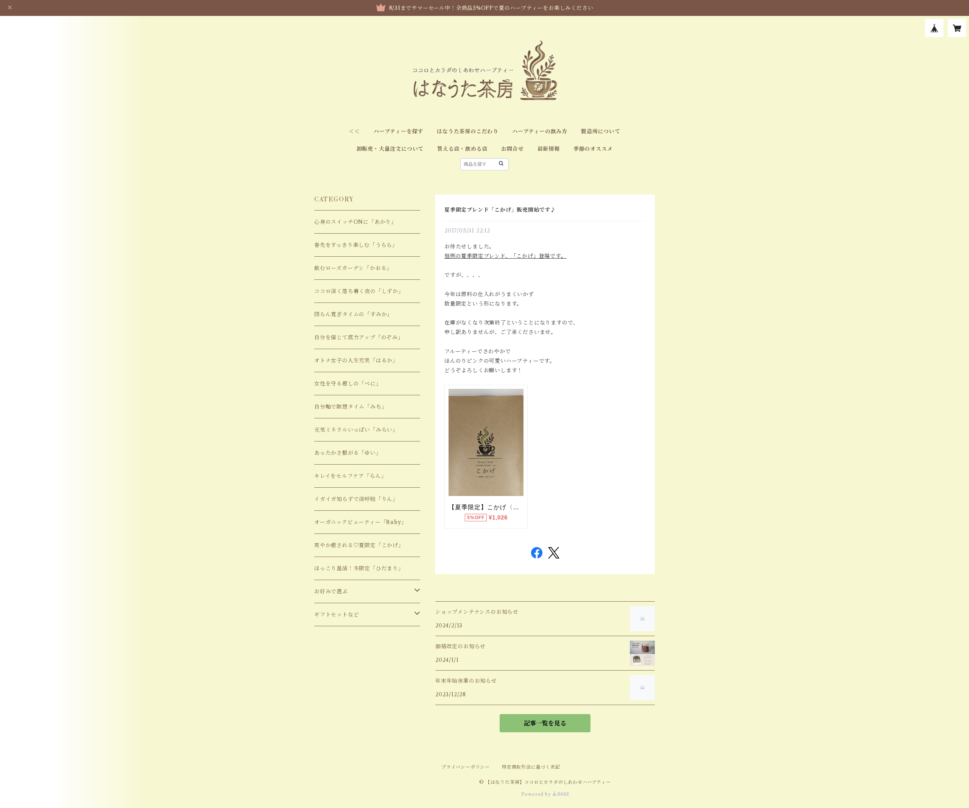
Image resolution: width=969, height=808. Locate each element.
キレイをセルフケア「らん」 (350, 476)
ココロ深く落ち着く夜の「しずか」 (359, 291)
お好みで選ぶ (331, 591)
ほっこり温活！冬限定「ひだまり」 (359, 568)
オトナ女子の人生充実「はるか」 (356, 360)
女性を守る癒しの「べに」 (348, 383)
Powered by (537, 794)
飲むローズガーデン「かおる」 (353, 268)
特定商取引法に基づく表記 (531, 767)
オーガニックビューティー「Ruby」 (360, 522)
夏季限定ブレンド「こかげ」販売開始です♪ (500, 209)
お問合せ (512, 148)
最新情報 (548, 148)
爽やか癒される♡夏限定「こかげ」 (359, 545)
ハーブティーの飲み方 (539, 131)
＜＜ (354, 131)
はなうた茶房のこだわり (468, 131)
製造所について (600, 131)
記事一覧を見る (545, 723)
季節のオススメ (593, 148)
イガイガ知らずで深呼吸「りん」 (356, 499)
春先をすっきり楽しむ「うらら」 (356, 245)
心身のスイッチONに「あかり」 (355, 221)
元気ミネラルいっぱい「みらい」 (356, 429)
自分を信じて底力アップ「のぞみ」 (358, 337)
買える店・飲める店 (462, 148)
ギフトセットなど (336, 614)
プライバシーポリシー (465, 767)
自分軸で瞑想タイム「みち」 (350, 406)
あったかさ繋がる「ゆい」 (348, 452)
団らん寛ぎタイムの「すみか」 (353, 314)
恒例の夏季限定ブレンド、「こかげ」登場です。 (505, 256)
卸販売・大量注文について (390, 148)
